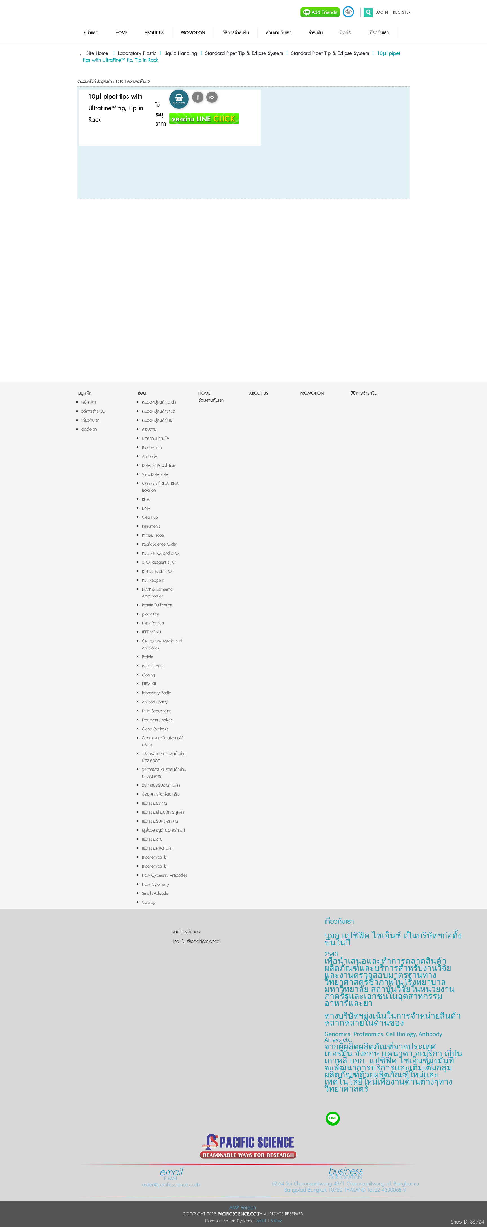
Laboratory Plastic (137, 53)
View (276, 1220)
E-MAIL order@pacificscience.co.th (171, 1178)
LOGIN (382, 12)
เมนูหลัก (84, 393)
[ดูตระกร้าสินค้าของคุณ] (348, 11)
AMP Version (242, 1208)
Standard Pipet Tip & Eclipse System (244, 53)
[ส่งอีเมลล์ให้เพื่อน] (212, 97)
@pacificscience (202, 941)
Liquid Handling (180, 53)
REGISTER (402, 12)
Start (261, 1220)
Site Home (97, 53)
